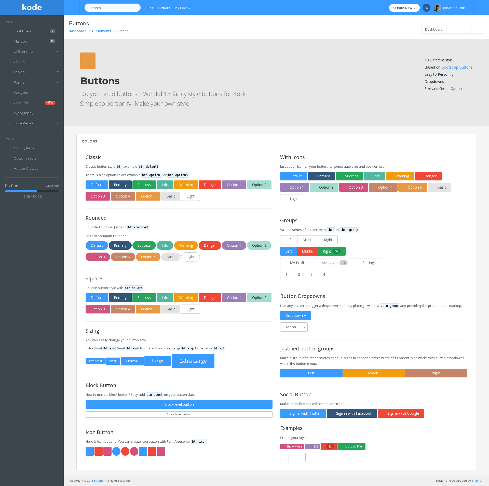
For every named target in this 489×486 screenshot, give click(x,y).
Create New (403, 7)
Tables (19, 72)
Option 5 (148, 196)
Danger (210, 184)
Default (97, 184)
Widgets (21, 92)
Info (165, 184)
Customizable (25, 158)
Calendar (33, 103)
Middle (308, 239)
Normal (132, 361)
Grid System (24, 148)
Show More (294, 446)
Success (144, 184)
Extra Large (193, 360)
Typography (23, 113)
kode (32, 7)
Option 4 (123, 196)
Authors (163, 8)
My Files (181, 8)
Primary (120, 184)
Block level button (179, 404)
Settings (369, 262)
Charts (19, 62)
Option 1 (234, 184)
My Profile (298, 262)
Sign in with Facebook (354, 413)
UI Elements (23, 51)
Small (113, 361)
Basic (170, 196)
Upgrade (52, 185)
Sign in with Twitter (305, 413)
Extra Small (95, 361)
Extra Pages (23, 123)
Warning (186, 184)
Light (190, 196)
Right (328, 239)
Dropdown (294, 315)
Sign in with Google (403, 413)
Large (157, 361)
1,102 (314, 446)
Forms (19, 82)
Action (291, 326)
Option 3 (98, 196)
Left (289, 239)
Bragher (99, 480)
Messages (333, 262)
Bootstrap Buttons (456, 67)
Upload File (353, 446)
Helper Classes (26, 168)
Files (149, 8)
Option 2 (259, 184)
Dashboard (33, 31)
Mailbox (33, 41)
